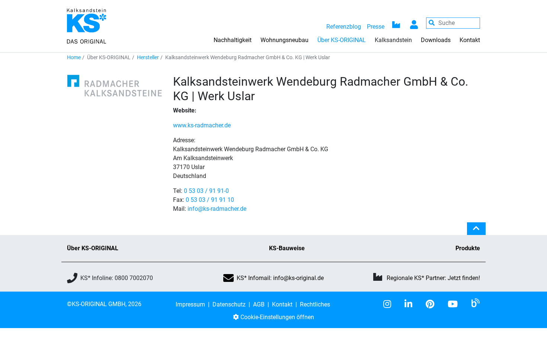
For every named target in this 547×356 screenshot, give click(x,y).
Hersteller (148, 57)
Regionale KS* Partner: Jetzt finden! (433, 278)
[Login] (414, 23)
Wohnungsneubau (284, 40)
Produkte (467, 248)
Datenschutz (229, 304)
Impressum (190, 304)
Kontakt (470, 40)
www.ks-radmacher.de (202, 125)
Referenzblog (343, 26)
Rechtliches (315, 304)
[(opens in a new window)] (390, 304)
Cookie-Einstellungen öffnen (276, 317)
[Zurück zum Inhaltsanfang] (476, 231)
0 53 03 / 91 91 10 (210, 199)
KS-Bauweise (287, 248)
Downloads (436, 40)
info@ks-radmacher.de (217, 208)
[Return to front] (86, 25)
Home (74, 57)
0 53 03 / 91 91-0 (206, 190)
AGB (259, 304)
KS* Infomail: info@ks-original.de (280, 278)
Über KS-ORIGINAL (92, 248)
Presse (375, 26)
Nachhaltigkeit (233, 40)
